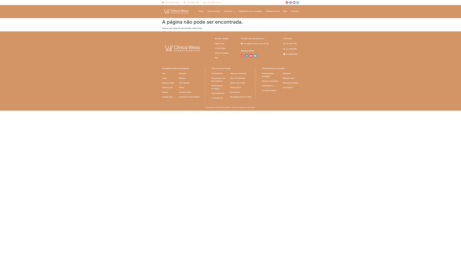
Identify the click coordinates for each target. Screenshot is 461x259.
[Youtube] (294, 2)
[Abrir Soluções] (234, 11)
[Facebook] (297, 2)
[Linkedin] (290, 2)
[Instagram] (287, 2)
